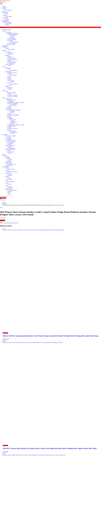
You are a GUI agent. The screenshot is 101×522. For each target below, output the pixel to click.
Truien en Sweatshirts (13, 96)
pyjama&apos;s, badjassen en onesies (16, 102)
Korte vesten (11, 152)
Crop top (10, 186)
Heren (4, 90)
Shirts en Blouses (12, 61)
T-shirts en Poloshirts (12, 95)
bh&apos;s (10, 87)
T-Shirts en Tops (11, 63)
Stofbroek (10, 179)
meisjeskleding (8, 108)
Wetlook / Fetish (9, 189)
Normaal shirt (11, 181)
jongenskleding (8, 98)
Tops (6, 185)
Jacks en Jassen (11, 58)
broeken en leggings (12, 34)
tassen (9, 69)
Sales (4, 154)
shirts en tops (11, 80)
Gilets (9, 150)
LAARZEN (8, 158)
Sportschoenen (8, 163)
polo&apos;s (13, 105)
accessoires (7, 68)
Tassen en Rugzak (9, 64)
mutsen (12, 133)
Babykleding (5, 45)
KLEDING (5, 134)
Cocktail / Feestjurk (12, 190)
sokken (9, 106)
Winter (9, 160)
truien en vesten (11, 44)
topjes (12, 123)
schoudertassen (14, 70)
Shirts (9, 93)
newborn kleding (12, 39)
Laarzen (10, 159)
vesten (9, 85)
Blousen (7, 168)
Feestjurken (10, 143)
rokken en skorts (11, 126)
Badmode (5, 47)
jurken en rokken (12, 38)
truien (9, 82)
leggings (13, 35)
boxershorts (13, 119)
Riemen (10, 54)
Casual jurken (11, 142)
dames (4, 66)
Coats (9, 137)
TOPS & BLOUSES (10, 145)
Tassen (9, 65)
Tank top (10, 187)
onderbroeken (14, 122)
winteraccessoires (12, 131)
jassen (9, 76)
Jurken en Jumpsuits (12, 59)
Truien (9, 153)
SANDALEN (8, 161)
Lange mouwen (11, 148)
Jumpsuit (10, 174)
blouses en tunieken (12, 72)
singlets (12, 81)
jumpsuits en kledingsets (13, 114)
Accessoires (8, 51)
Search (3, 197)
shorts (12, 37)
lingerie (7, 86)
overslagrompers (14, 42)
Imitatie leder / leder (12, 171)
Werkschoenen (8, 165)
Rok (9, 178)
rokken (9, 79)
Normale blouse (11, 169)
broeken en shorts (12, 100)
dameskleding (8, 71)
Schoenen (5, 155)
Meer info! (3, 220)
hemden (10, 89)
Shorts (6, 182)
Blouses (10, 147)
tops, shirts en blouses (13, 128)
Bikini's (7, 48)
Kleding (7, 55)
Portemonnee (11, 53)
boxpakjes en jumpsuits (13, 33)
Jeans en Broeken (12, 92)
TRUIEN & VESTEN (10, 149)
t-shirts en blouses (12, 43)
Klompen (7, 156)
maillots (10, 117)
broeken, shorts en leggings (14, 110)
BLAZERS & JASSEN (10, 135)
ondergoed (10, 101)
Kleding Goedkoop (7, 29)
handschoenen (14, 132)
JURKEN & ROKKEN (10, 140)
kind (4, 97)
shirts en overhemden (12, 103)
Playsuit (10, 175)
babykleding (8, 32)
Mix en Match (11, 49)
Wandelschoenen (12, 164)
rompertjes (10, 40)
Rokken (10, 60)
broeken (10, 74)
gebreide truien (14, 84)
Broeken (10, 56)
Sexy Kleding (6, 166)
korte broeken (14, 75)
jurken (9, 77)
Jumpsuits (7, 173)
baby (4, 30)
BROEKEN (8, 138)
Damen (4, 50)
